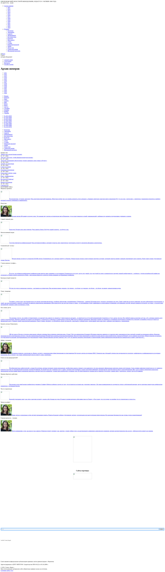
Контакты (7, 63)
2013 (9, 10)
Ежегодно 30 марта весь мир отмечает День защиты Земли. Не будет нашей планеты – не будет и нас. (39, 229)
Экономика (11, 32)
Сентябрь (7, 108)
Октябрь (6, 110)
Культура (10, 38)
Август (6, 107)
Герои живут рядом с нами (8, 173)
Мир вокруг (11, 40)
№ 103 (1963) (8, 116)
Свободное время (13, 49)
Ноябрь (6, 111)
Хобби (9, 46)
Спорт (9, 41)
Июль (5, 105)
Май (5, 102)
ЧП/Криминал (12, 35)
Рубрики (6, 29)
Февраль (6, 97)
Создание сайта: (5, 570)
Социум (10, 34)
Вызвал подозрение (6, 182)
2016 (9, 15)
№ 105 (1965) (8, 119)
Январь (6, 96)
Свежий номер (8, 60)
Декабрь (6, 113)
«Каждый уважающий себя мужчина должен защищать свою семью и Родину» (24, 160)
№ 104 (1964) (8, 117)
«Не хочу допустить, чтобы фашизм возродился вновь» (17, 157)
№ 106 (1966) (8, 120)
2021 (9, 23)
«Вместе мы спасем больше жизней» (11, 154)
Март (5, 99)
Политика (10, 30)
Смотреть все (5, 185)
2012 (9, 9)
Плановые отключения (7, 170)
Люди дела (11, 47)
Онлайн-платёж (8, 64)
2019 (9, 20)
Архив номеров (8, 6)
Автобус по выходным (7, 163)
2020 (9, 21)
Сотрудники (7, 61)
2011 (9, 7)
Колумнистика (12, 37)
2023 (9, 26)
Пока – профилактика (7, 176)
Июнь (6, 103)
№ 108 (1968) (8, 123)
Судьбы (10, 43)
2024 (9, 27)
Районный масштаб (13, 44)
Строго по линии (6, 167)
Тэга (11, 570)
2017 (9, 16)
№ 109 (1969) (8, 125)
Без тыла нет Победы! (7, 179)
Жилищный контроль (14, 51)
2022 (9, 24)
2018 (9, 18)
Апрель (6, 100)
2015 (9, 13)
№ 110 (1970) (8, 127)
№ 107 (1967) (8, 122)
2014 (9, 12)
